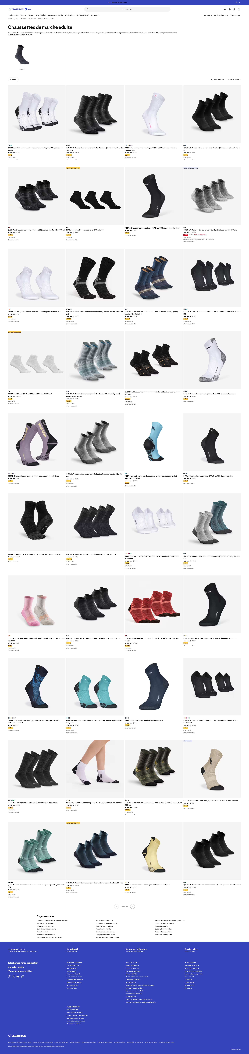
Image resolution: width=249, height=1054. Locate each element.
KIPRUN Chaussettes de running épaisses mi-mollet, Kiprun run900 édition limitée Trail (34, 722)
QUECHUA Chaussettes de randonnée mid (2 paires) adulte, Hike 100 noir (212, 885)
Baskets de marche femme (46, 929)
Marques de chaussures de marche (49, 937)
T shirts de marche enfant (46, 934)
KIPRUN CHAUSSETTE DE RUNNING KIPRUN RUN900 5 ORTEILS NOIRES (34, 554)
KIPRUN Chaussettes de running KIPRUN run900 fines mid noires (208, 476)
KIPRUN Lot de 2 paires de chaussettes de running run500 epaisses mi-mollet (35, 149)
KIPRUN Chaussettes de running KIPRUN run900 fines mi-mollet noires (152, 228)
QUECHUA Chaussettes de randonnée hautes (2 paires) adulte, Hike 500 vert (36, 886)
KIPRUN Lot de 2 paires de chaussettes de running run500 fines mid (34, 312)
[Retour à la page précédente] (116, 906)
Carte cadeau (235, 15)
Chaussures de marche (45, 926)
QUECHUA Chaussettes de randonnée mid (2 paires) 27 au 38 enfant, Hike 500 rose (36, 639)
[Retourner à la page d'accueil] (20, 9)
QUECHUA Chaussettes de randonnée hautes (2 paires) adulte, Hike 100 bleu (211, 557)
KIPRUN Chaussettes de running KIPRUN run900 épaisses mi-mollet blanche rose (151, 149)
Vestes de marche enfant (46, 923)
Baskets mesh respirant (163, 934)
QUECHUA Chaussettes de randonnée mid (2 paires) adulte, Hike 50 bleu (94, 883)
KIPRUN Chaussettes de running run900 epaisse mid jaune (147, 885)
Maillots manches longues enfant (107, 937)
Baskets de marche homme (105, 932)
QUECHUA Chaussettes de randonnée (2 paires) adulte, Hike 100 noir (93, 638)
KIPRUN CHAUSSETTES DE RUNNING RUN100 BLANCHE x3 (30, 394)
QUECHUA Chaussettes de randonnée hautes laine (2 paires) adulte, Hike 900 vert (153, 804)
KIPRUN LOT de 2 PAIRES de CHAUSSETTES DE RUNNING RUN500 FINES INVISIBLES (152, 557)
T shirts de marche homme (164, 923)
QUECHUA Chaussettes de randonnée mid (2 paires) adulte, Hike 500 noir (36, 230)
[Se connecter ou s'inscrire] (234, 9)
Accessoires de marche (104, 920)
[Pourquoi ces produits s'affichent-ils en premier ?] (212, 80)
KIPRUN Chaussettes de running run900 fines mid (144, 720)
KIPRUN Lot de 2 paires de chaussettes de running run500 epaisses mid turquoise (94, 722)
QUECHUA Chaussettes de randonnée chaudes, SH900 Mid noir (91, 554)
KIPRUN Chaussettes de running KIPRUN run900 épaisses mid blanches (94, 803)
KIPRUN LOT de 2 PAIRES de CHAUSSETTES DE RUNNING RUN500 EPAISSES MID (212, 313)
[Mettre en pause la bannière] (236, 2)
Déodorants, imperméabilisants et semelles (52, 920)
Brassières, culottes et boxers (106, 923)
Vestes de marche (161, 926)
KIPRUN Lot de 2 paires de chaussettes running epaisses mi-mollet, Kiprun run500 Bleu (151, 477)
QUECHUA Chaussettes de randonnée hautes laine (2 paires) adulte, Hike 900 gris (94, 149)
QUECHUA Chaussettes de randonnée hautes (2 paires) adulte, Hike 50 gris (94, 475)
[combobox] (234, 80)
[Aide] (229, 9)
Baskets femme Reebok (163, 929)
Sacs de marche (42, 932)
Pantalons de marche (103, 929)
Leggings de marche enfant (105, 934)
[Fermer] (239, 2)
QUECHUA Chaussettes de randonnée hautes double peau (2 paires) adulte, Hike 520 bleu (151, 313)
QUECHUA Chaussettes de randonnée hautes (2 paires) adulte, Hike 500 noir (94, 313)
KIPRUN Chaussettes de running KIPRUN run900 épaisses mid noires (209, 638)
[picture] (37, 114)
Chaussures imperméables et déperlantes (170, 920)
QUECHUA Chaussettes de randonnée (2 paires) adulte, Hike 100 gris (210, 230)
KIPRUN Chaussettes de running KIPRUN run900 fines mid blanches (209, 394)
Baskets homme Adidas (104, 926)
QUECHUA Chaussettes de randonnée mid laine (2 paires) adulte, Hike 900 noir (152, 393)
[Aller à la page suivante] (132, 906)
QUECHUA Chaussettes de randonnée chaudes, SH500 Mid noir (32, 803)
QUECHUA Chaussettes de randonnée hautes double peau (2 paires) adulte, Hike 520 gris (93, 395)
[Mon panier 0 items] (239, 9)
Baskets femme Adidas (163, 932)
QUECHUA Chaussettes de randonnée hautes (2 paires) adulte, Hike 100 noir (211, 149)
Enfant (22, 69)
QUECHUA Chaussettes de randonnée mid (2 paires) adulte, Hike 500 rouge (152, 639)
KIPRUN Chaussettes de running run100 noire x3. (85, 230)
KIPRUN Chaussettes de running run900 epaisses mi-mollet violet (33, 476)
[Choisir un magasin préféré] (225, 9)
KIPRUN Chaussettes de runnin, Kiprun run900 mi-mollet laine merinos (210, 801)
